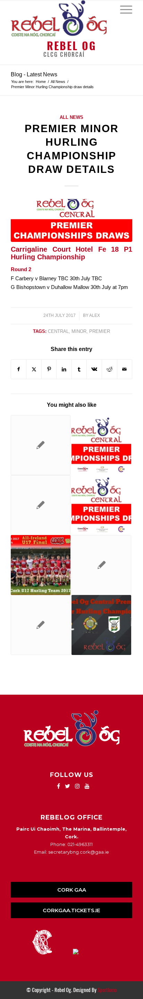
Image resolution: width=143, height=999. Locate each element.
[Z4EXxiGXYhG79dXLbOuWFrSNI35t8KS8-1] (71, 220)
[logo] (59, 18)
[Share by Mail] (124, 369)
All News (71, 117)
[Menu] (122, 9)
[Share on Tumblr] (79, 369)
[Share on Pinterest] (49, 369)
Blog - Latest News (34, 74)
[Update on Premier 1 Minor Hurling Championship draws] (101, 625)
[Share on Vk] (94, 369)
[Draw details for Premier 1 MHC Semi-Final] (40, 505)
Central (58, 331)
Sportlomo (107, 989)
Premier (99, 331)
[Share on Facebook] (18, 369)
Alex (94, 315)
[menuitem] (122, 9)
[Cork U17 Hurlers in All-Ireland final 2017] (40, 565)
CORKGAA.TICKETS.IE (71, 910)
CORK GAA (71, 889)
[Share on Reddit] (109, 369)
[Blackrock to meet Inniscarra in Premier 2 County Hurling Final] (40, 625)
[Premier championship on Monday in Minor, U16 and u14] (40, 445)
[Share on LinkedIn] (64, 369)
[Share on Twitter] (33, 369)
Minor (79, 331)
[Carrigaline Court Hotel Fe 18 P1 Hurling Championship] (101, 505)
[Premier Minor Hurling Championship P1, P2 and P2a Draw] (101, 445)
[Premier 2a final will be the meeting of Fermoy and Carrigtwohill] (101, 565)
